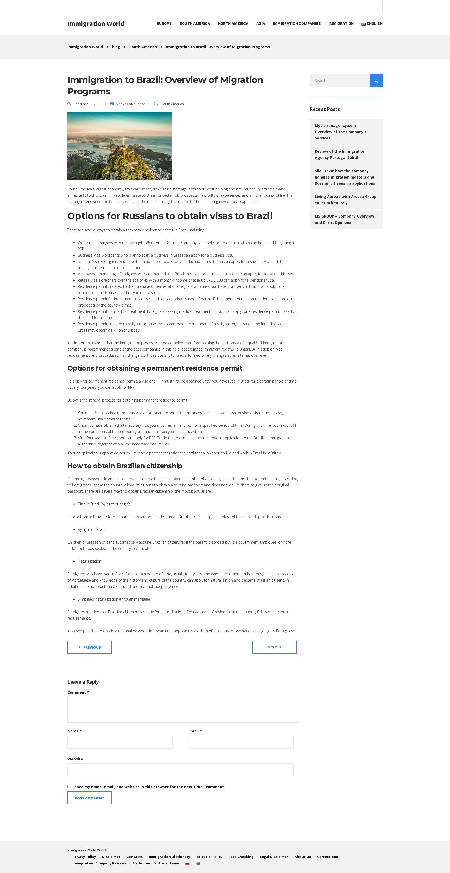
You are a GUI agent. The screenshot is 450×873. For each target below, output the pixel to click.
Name (74, 731)
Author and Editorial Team (155, 863)
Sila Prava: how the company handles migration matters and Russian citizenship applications (345, 177)
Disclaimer (111, 856)
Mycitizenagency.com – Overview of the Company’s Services (340, 132)
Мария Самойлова (130, 103)
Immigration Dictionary (169, 856)
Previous (92, 647)
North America (233, 24)
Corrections (327, 856)
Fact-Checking (241, 856)
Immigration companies (297, 24)
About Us (303, 856)
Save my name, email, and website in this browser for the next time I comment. (149, 786)
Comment (78, 692)
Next (272, 647)
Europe (164, 24)
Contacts (135, 856)
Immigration (341, 24)
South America (194, 24)
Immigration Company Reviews (99, 863)
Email (195, 731)
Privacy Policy (84, 856)
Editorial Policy (209, 856)
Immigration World (95, 23)
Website (75, 758)
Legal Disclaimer (274, 856)
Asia (260, 24)
